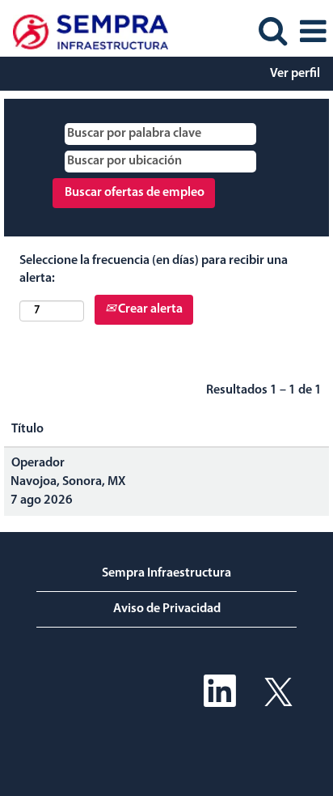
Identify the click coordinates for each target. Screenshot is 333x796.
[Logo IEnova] (84, 31)
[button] (313, 32)
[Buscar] (272, 31)
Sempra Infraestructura (166, 573)
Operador (38, 463)
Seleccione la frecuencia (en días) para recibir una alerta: (153, 270)
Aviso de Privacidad (167, 608)
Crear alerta (149, 309)
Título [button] (27, 429)
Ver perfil (295, 73)
